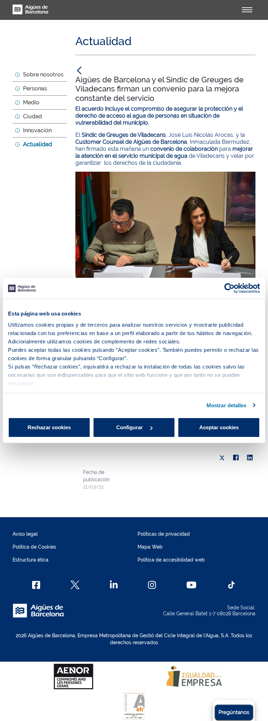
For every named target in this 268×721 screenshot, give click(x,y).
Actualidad (37, 144)
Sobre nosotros (43, 74)
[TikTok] (231, 584)
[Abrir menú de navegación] (247, 10)
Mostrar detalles (227, 405)
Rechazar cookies (49, 427)
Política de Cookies (34, 547)
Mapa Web (150, 547)
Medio (31, 102)
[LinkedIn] (249, 457)
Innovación (37, 130)
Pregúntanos (233, 712)
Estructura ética (31, 560)
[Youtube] (191, 584)
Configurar (130, 427)
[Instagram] (152, 584)
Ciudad (32, 116)
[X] (222, 457)
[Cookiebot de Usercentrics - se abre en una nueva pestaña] (229, 288)
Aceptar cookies (219, 427)
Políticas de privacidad (163, 534)
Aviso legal (25, 534)
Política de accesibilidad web (171, 560)
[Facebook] (235, 457)
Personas (35, 88)
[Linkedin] (114, 584)
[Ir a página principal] (30, 13)
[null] (79, 70)
